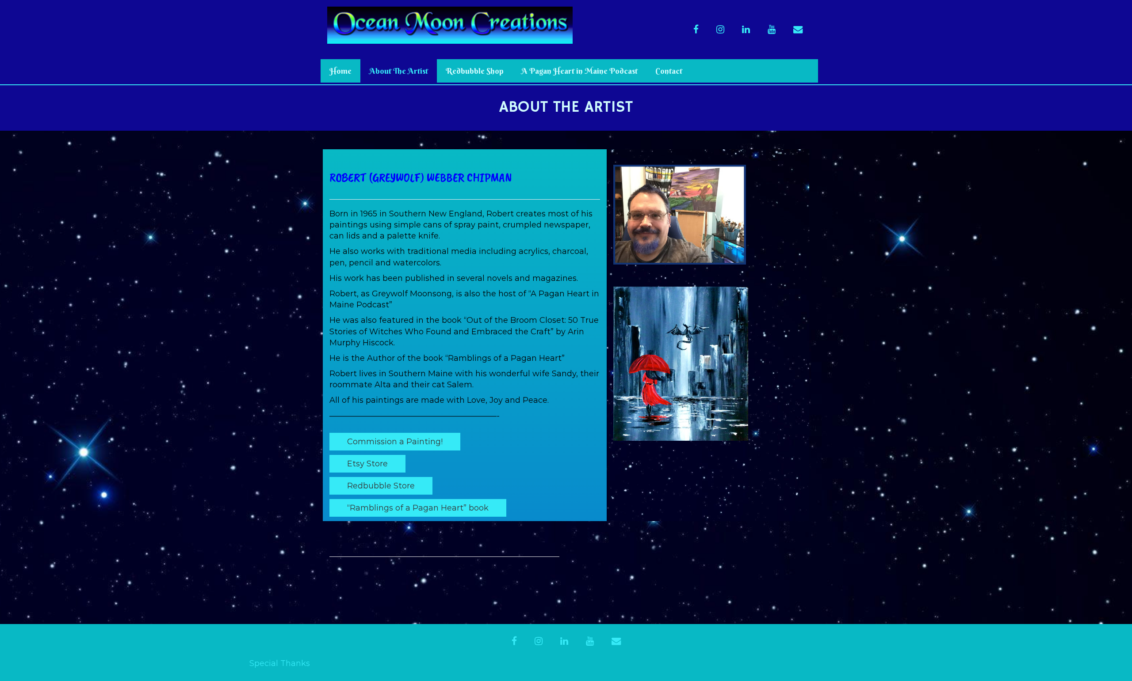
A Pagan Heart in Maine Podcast (579, 71)
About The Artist (398, 71)
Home (340, 71)
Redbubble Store (381, 486)
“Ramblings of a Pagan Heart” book (418, 508)
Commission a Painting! (395, 441)
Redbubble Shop (475, 71)
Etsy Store (367, 464)
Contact (668, 71)
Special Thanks (279, 663)
